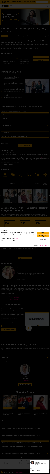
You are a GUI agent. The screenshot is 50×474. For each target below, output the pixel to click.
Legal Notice (47, 245)
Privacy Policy (42, 245)
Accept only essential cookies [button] (43, 236)
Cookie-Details (35, 245)
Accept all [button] (43, 232)
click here (16, 238)
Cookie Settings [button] (43, 239)
